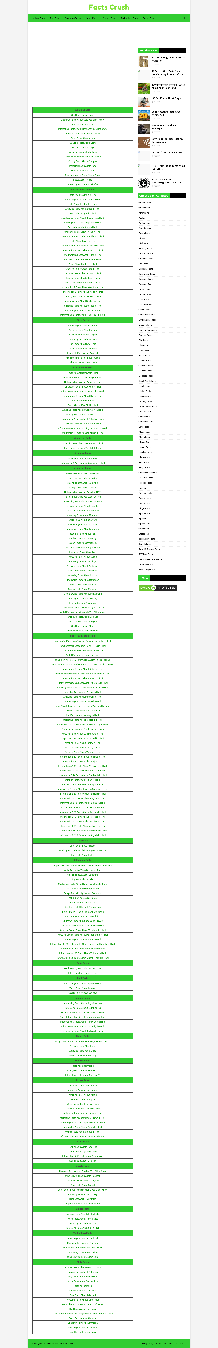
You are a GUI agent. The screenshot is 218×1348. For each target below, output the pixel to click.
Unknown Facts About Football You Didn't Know (82, 1171)
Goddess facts (146, 376)
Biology (142, 238)
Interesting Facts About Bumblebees (83, 1008)
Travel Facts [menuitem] (149, 18)
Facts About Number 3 (82, 1066)
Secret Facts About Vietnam (83, 543)
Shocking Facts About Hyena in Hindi (82, 232)
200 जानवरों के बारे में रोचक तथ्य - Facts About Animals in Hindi (168, 86)
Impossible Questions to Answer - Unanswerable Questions (83, 865)
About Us (173, 1344)
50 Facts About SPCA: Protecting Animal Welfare (166, 181)
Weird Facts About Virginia (83, 584)
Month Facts (144, 437)
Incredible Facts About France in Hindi (82, 692)
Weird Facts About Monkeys (83, 152)
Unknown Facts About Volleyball (83, 1180)
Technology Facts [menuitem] (129, 18)
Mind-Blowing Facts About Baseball (82, 1176)
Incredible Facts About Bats (82, 166)
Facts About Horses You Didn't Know (83, 156)
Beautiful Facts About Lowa (83, 1332)
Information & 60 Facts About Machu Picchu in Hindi (83, 958)
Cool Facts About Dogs (82, 115)
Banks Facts (144, 233)
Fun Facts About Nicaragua (82, 603)
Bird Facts (143, 243)
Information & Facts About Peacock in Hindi (82, 391)
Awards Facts (145, 228)
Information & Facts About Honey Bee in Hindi (82, 1021)
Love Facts (144, 427)
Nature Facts (145, 447)
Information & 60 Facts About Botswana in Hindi (83, 830)
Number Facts (145, 452)
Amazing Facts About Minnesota (83, 1299)
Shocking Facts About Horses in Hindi (82, 259)
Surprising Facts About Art (83, 902)
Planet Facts (144, 457)
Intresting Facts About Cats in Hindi (82, 199)
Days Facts (144, 299)
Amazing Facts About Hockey (82, 1194)
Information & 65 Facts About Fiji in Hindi (83, 761)
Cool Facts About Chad (82, 626)
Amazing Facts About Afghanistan (83, 547)
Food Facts (144, 350)
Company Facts (146, 269)
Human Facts (145, 396)
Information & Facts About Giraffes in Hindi (82, 287)
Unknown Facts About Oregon (83, 1323)
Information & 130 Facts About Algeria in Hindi (83, 835)
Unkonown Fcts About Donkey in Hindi (82, 301)
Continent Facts (146, 279)
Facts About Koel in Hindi (82, 400)
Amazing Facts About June (82, 1050)
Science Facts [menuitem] (109, 18)
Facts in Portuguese (148, 330)
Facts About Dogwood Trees (83, 1151)
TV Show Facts (146, 554)
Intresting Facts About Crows (82, 325)
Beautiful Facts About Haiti (82, 533)
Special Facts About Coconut (82, 992)
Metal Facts (144, 432)
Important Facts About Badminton (83, 1203)
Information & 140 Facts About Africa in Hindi (82, 770)
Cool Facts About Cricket (83, 1185)
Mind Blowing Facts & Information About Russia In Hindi (82, 660)
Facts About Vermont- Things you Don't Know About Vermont (83, 1313)
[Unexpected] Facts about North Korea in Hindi (83, 646)
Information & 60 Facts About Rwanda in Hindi (83, 812)
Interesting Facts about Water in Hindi (82, 939)
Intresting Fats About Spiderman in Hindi (83, 443)
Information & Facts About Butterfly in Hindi (82, 1026)
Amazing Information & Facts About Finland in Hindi (82, 687)
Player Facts (144, 467)
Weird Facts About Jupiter (83, 1099)
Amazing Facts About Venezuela (83, 510)
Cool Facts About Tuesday (83, 846)
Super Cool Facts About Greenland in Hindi (83, 738)
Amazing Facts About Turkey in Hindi (83, 743)
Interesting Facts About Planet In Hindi (83, 1127)
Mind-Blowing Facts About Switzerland (83, 593)
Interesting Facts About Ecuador (83, 506)
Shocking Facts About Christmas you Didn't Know (82, 850)
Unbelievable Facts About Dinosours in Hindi (82, 218)
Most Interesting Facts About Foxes (82, 175)
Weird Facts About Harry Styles (82, 1218)
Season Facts (145, 498)
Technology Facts (147, 539)
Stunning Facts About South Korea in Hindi (83, 729)
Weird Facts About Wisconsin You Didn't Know (82, 612)
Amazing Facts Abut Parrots (83, 330)
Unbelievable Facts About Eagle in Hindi (82, 377)
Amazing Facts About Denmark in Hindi (82, 696)
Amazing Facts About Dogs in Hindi (82, 208)
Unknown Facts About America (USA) (82, 492)
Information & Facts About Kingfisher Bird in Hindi (82, 428)
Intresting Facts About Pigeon (83, 334)
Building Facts (145, 248)
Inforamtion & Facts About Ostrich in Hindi (83, 419)
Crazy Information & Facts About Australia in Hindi (83, 683)
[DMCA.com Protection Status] (158, 591)
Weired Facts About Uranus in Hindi (82, 1131)
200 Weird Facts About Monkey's (164, 127)
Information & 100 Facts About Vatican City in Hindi (82, 724)
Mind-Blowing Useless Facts (83, 898)
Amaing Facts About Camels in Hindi (83, 296)
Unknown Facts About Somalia (83, 617)
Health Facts (144, 386)
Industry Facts (145, 401)
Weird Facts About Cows (83, 138)
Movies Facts (145, 442)
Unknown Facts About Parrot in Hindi (82, 382)
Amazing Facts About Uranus (82, 1090)
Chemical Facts (146, 258)
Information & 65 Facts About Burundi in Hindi (82, 807)
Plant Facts (144, 462)
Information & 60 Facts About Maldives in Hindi (83, 757)
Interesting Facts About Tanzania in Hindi (82, 720)
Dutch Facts (144, 309)
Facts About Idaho (83, 1286)
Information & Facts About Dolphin (83, 133)
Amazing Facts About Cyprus (82, 575)
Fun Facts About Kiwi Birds (82, 344)
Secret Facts (144, 503)
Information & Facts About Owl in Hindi (83, 396)
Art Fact (142, 218)
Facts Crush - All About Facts (60, 1344)
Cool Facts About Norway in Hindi (82, 715)
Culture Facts (145, 294)
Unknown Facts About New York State (82, 1267)
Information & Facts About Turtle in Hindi (83, 250)
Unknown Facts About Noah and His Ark (83, 921)
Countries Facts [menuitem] (73, 18)
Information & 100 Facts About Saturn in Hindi (82, 1136)
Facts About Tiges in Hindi (83, 213)
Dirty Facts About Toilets (83, 879)
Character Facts (146, 253)
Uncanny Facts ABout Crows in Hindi (83, 414)
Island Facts (144, 416)
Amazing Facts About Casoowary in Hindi (82, 410)
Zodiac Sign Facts (147, 569)
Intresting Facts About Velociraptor (82, 310)
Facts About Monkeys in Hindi (82, 227)
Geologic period (146, 365)
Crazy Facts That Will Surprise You (83, 888)
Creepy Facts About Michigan (82, 589)
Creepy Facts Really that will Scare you (83, 893)
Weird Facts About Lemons (82, 988)
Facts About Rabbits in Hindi (83, 264)
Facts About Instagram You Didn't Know (82, 1247)
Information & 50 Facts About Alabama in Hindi (82, 826)
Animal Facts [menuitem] (38, 18)
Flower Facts (145, 345)
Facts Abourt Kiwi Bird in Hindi (83, 405)
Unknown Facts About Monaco (82, 630)
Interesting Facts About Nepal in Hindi (82, 701)
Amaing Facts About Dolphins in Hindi (82, 222)
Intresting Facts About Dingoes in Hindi (83, 305)
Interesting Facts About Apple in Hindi (82, 983)
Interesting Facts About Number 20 (82, 1075)
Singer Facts (144, 508)
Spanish (142, 518)
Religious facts (146, 478)
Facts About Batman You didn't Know (82, 448)
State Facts (144, 529)
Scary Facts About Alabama (83, 1318)
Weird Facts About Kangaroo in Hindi (82, 282)
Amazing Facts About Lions (82, 143)
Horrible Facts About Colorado (83, 1272)
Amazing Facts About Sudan (83, 557)
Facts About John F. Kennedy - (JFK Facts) (83, 607)
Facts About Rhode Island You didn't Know (83, 1304)
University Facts (146, 564)
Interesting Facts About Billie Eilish (83, 1228)
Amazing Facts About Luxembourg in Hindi (83, 733)
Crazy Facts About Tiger (83, 147)
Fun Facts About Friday (82, 855)
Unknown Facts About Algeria (82, 621)
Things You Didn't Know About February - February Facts (83, 1041)
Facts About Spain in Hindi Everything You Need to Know (83, 706)
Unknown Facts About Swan (83, 362)
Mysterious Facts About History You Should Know (82, 884)
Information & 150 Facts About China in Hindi (82, 821)
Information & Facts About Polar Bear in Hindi (82, 315)
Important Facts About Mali (82, 552)
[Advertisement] (83, 66)
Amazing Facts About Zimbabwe (83, 566)
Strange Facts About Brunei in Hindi (82, 780)
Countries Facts (146, 284)
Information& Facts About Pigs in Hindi (83, 255)
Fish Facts (143, 340)
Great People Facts (147, 381)
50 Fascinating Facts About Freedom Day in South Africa (167, 73)
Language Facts (146, 422)
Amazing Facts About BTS (83, 1223)
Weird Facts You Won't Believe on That (82, 870)
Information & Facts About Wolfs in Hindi (83, 292)
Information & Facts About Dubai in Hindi (83, 669)
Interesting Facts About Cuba (82, 524)
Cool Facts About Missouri (83, 1295)
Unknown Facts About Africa (82, 458)
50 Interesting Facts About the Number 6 (168, 59)
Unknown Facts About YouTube (82, 1243)
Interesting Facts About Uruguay (83, 580)
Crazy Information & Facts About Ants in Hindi (82, 1017)
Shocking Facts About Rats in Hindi (82, 268)
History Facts (145, 391)
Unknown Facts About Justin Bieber (82, 1214)
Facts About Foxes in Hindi (83, 241)
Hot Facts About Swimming (82, 1199)
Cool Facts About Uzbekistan (82, 570)
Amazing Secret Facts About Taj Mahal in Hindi (83, 930)
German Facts (145, 371)
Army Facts (144, 213)
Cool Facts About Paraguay (82, 538)
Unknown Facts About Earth (83, 1085)
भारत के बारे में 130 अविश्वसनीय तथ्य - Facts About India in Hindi (83, 641)
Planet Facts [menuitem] (91, 18)
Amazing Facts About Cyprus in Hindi (82, 710)
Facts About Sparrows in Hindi (83, 373)
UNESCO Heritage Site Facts (152, 559)
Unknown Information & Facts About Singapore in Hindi (82, 673)
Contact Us (161, 1344)
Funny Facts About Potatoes (82, 1147)
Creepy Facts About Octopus (82, 161)
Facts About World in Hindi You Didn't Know (82, 650)
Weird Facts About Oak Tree (82, 1160)
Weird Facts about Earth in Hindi (83, 1104)
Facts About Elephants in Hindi (83, 204)
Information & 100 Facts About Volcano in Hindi (82, 953)
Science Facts (145, 493)
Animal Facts (145, 202)
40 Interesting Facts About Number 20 (166, 113)
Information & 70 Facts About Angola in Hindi (82, 798)
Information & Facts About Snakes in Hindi (83, 245)
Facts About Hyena (82, 179)
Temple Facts (145, 544)
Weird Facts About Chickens (83, 348)
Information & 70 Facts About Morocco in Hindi (83, 817)
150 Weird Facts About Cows (167, 152)
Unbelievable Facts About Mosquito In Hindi (82, 1012)
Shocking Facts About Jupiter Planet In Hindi (83, 1122)
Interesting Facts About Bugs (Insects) (83, 1003)
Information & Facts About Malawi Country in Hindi (83, 789)
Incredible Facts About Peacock (82, 353)
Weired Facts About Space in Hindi (83, 1108)
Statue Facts (144, 534)
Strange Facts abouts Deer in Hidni (83, 278)
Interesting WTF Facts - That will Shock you (83, 911)
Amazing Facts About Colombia (82, 483)
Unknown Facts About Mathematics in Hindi (82, 925)
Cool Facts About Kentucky (82, 1309)
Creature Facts (145, 289)
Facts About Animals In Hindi (82, 195)
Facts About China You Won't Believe (83, 497)
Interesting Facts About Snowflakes (82, 916)
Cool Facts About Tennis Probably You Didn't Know (83, 1189)
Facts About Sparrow (82, 124)
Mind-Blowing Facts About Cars (82, 1257)
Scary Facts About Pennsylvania (83, 1276)
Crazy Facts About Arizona (82, 487)
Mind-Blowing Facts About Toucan (83, 358)
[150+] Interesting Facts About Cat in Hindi (168, 168)
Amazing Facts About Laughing (82, 875)
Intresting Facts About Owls (83, 339)
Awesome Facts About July (82, 1055)
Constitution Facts (147, 274)
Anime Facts (144, 208)
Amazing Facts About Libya (82, 561)
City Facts (143, 264)
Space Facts (144, 513)
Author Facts (144, 223)
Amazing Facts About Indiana (82, 1327)
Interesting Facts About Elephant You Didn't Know (82, 129)
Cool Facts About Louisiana (82, 1290)
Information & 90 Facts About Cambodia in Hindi (83, 775)
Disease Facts (145, 304)
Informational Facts (148, 406)
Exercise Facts (145, 325)
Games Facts (145, 360)
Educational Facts (147, 315)
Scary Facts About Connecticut (82, 1281)
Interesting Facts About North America (83, 501)
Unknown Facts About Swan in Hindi (83, 386)
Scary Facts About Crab (82, 170)
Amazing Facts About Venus (83, 1095)
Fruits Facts (144, 355)
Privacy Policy (147, 1344)
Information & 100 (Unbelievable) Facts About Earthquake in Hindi (82, 944)
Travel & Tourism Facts (149, 549)
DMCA (183, 1344)
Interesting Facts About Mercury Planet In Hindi (82, 1118)
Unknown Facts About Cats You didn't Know (82, 119)
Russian (142, 488)
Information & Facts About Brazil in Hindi (83, 678)
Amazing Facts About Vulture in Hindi (82, 423)
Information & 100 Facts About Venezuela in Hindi (82, 766)
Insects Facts (145, 411)
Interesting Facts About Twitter (82, 1252)
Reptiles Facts (145, 483)
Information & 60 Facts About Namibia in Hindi (83, 793)
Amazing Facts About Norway (83, 598)
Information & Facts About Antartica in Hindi (83, 463)
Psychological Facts (148, 472)
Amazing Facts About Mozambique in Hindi (82, 784)
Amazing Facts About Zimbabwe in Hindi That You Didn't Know (82, 664)
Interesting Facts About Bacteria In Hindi (83, 1031)
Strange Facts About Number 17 (83, 1070)
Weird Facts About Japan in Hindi (82, 655)
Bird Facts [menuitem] (55, 18)
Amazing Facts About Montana (82, 515)
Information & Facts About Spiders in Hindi (83, 236)
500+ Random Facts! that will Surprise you (167, 140)
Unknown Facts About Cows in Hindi (83, 273)
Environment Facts (147, 320)
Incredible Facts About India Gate (82, 473)
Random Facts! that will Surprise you (83, 907)
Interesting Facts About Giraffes (83, 184)
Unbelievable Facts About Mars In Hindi (82, 1113)
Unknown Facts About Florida (82, 478)
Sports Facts (144, 523)
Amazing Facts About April (83, 1046)
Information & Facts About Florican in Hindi (82, 433)
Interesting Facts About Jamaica (83, 529)
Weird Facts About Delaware (83, 520)
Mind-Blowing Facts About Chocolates (83, 968)
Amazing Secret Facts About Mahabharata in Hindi (83, 935)
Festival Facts (145, 335)
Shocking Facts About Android (83, 1238)
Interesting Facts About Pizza (82, 973)
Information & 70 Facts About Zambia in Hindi (82, 803)
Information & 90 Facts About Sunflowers (82, 1156)
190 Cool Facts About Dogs (166, 98)
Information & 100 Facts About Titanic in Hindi (82, 948)
